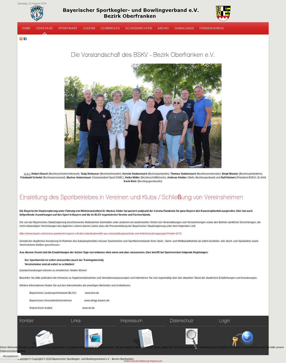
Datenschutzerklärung (136, 361)
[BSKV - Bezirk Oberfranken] (130, 13)
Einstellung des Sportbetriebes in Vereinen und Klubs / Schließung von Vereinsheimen (131, 197)
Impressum (156, 361)
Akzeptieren (10, 356)
